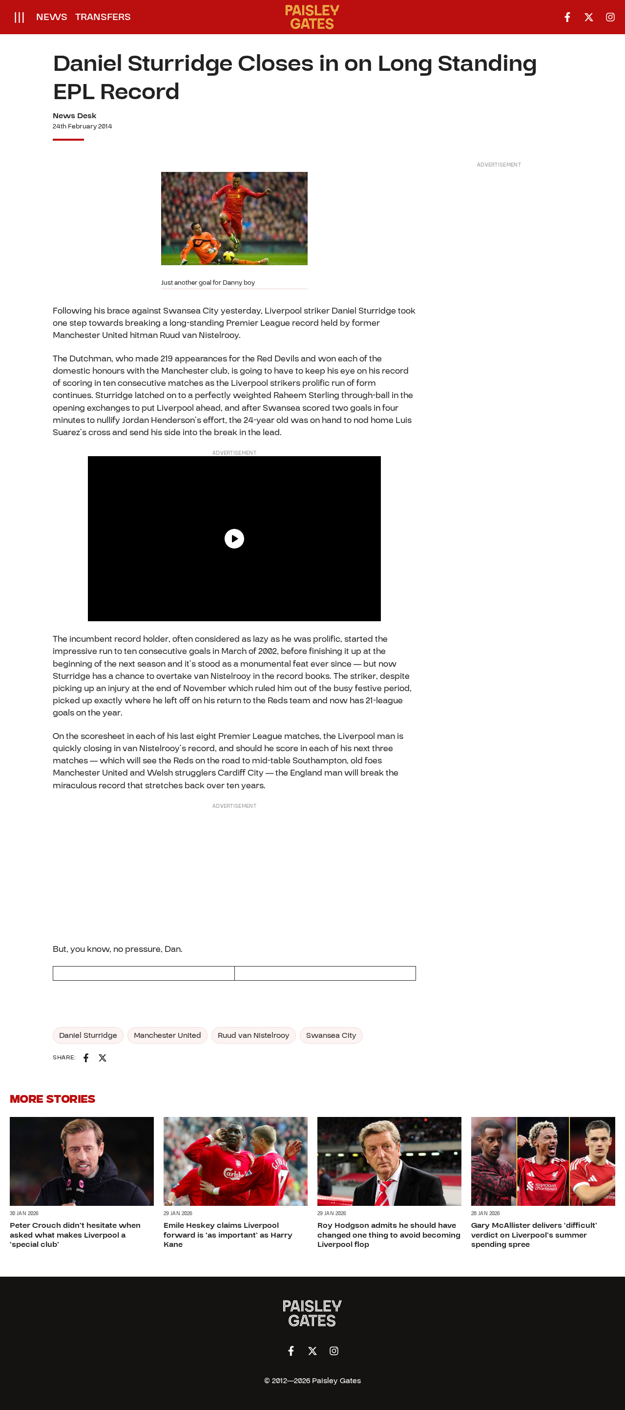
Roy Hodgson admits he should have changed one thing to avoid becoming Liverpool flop (388, 1234)
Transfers (103, 17)
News (51, 17)
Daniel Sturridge (88, 1035)
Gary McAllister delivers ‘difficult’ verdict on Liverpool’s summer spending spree (534, 1234)
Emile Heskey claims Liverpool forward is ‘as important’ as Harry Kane (228, 1234)
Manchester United (167, 1035)
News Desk (75, 115)
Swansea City (331, 1035)
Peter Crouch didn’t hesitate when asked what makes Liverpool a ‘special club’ (75, 1234)
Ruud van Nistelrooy (254, 1035)
